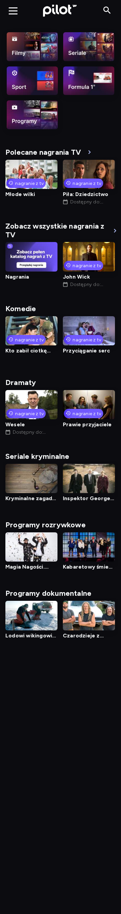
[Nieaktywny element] (32, 46)
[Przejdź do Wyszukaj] (107, 10)
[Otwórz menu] (13, 10)
